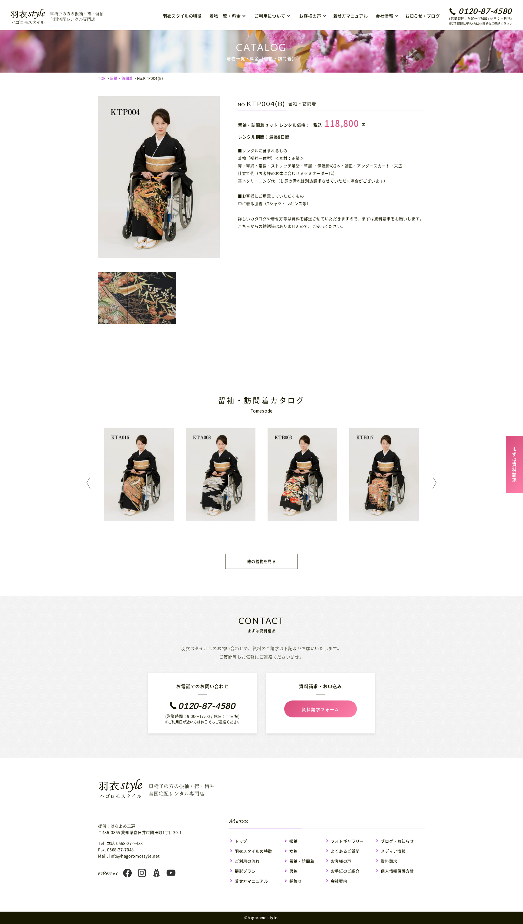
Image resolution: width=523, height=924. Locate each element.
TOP (102, 78)
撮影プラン (245, 871)
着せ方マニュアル (350, 16)
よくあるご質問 (345, 851)
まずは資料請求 (514, 463)
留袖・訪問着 (121, 78)
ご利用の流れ (247, 861)
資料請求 (389, 861)
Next (432, 483)
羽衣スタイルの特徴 (182, 16)
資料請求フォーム (320, 709)
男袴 (293, 871)
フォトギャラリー (347, 841)
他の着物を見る (261, 561)
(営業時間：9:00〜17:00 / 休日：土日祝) (480, 16)
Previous (90, 483)
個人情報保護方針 (397, 871)
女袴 (293, 851)
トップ (241, 841)
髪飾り (295, 881)
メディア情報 (393, 851)
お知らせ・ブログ (422, 16)
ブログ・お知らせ (397, 841)
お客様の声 (341, 861)
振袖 (293, 841)
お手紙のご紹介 (345, 871)
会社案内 (339, 881)
